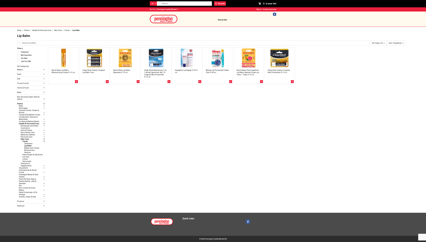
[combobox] (153, 3)
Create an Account (269, 9)
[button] (167, 9)
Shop (19, 30)
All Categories (23, 66)
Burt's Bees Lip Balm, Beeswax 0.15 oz (121, 71)
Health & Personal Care (41, 30)
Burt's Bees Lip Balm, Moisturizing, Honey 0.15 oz (63, 71)
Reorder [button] (221, 3)
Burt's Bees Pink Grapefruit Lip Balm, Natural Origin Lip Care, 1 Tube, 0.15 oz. (248, 72)
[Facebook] (274, 15)
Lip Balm (76, 30)
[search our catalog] (159, 3)
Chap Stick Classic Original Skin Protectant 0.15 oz (279, 71)
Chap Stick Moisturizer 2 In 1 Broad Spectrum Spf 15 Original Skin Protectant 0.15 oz (155, 73)
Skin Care (58, 30)
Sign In (258, 9)
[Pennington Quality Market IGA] (164, 19)
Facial (67, 30)
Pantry (26, 30)
